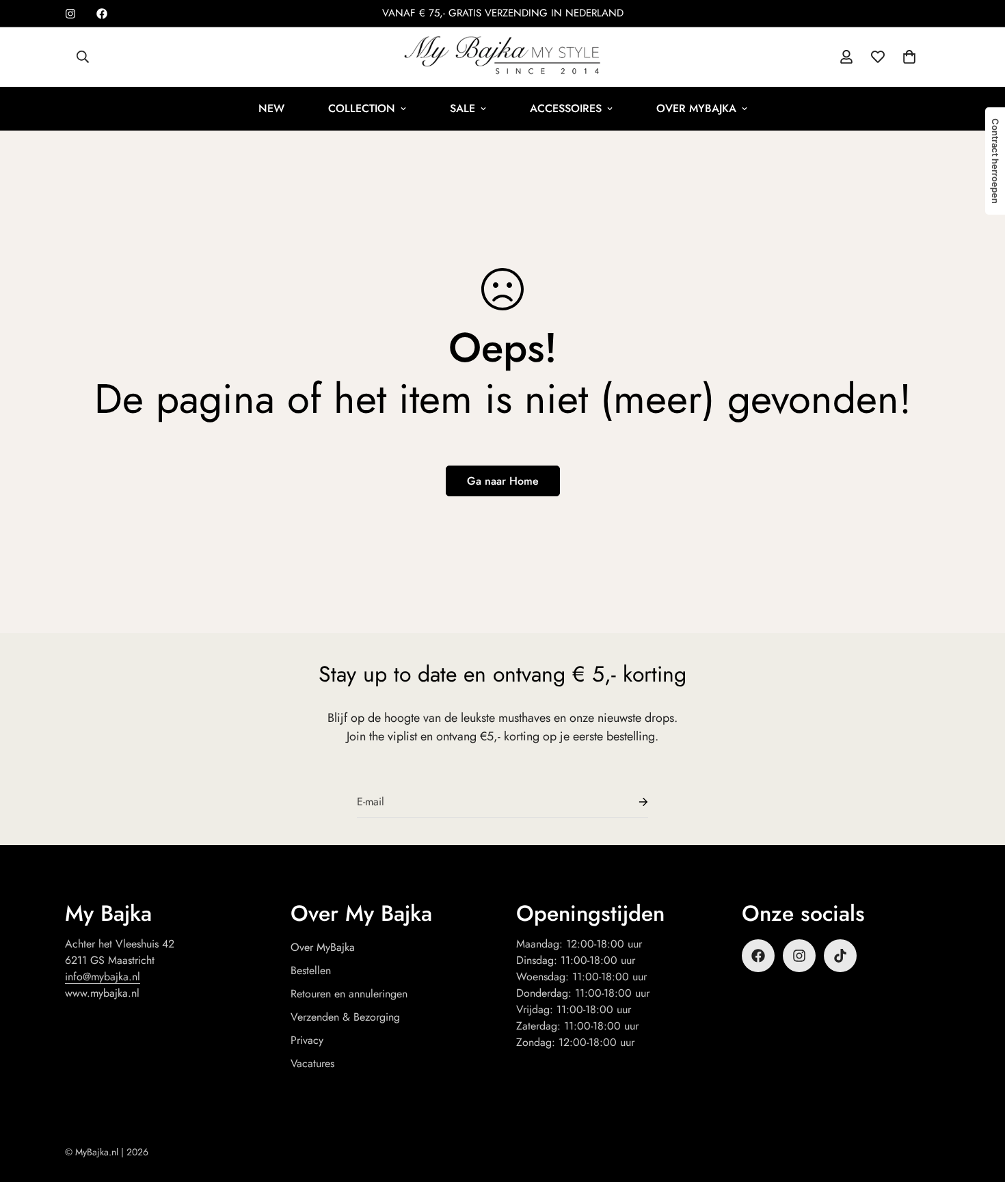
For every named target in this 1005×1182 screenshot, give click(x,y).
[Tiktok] (840, 955)
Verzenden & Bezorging (345, 1017)
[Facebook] (101, 13)
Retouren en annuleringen (349, 994)
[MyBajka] (502, 57)
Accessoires (566, 108)
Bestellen (311, 970)
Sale (462, 108)
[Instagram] (70, 13)
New (271, 108)
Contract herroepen (995, 161)
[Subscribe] (632, 802)
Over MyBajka (696, 108)
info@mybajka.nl (102, 976)
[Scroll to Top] (978, 1107)
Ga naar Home (503, 481)
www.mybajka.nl (102, 993)
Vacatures (312, 1063)
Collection (361, 108)
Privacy (307, 1040)
